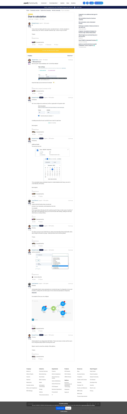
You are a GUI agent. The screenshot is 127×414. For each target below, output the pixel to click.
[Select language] (87, 3)
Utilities (41, 392)
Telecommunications (44, 394)
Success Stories (81, 374)
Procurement (55, 392)
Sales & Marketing (56, 380)
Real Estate (41, 376)
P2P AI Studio (68, 374)
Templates (79, 376)
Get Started (92, 379)
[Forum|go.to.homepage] (32, 3)
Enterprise (67, 389)
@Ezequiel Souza (37, 61)
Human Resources (56, 383)
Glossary (79, 382)
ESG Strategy (29, 390)
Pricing (91, 390)
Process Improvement (82, 396)
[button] (98, 3)
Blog (78, 371)
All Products (67, 371)
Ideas (67, 3)
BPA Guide (79, 393)
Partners (28, 379)
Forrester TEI (80, 385)
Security (92, 385)
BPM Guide (79, 390)
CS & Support (55, 386)
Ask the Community (56, 10)
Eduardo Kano (35, 59)
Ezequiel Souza (35, 23)
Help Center (92, 371)
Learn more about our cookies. (88, 405)
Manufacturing (42, 374)
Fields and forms (82, 29)
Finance (54, 371)
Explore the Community (46, 10)
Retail (40, 382)
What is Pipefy (29, 374)
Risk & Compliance (56, 374)
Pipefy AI (81, 38)
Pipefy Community (94, 376)
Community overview (34, 10)
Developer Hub (93, 382)
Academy (73, 3)
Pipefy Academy (93, 374)
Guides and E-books (82, 379)
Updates (62, 3)
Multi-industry (42, 379)
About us (28, 371)
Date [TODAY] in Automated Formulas (87, 40)
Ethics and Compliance (31, 388)
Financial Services (43, 371)
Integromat (34, 292)
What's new (92, 388)
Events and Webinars (82, 388)
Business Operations (57, 389)
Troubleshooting (82, 47)
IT (52, 394)
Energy (40, 389)
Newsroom (28, 382)
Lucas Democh (35, 200)
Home (27, 10)
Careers (28, 376)
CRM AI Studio (68, 376)
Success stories (30, 385)
